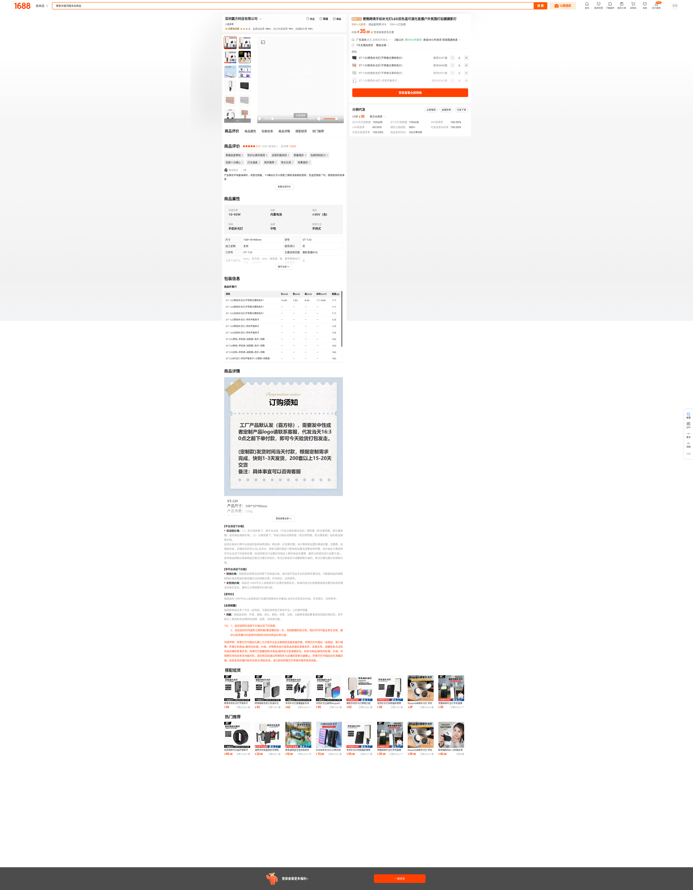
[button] (300, 82)
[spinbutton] (459, 57)
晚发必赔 (381, 45)
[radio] (244, 146)
